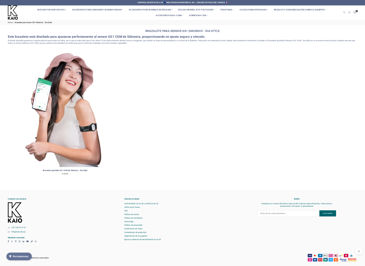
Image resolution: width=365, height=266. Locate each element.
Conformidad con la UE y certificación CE (141, 203)
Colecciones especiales (253, 9)
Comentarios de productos (135, 232)
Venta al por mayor (132, 207)
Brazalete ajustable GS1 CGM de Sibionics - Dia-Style (65, 170)
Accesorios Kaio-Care (169, 15)
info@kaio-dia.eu (18, 232)
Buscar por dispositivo (51, 9)
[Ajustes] (349, 12)
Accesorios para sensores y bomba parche (96, 9)
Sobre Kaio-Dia (197, 15)
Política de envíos (131, 214)
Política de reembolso (133, 218)
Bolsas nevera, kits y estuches (195, 9)
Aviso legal (128, 221)
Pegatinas (226, 9)
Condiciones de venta (133, 229)
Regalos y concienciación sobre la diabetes (299, 9)
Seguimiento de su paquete (135, 236)
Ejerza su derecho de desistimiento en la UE (142, 239)
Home (10, 22)
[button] (354, 12)
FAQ (126, 211)
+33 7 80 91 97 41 (18, 227)
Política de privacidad (133, 225)
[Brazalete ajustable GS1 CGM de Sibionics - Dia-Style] (65, 110)
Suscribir (327, 213)
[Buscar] (344, 12)
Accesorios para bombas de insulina (150, 9)
